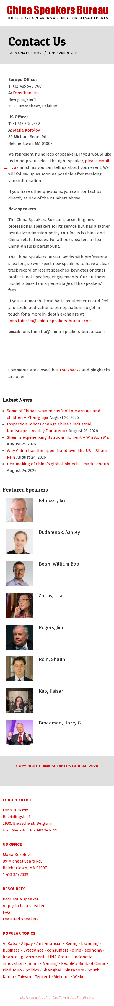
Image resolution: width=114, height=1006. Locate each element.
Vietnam (62, 976)
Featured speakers (20, 918)
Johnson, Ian (53, 500)
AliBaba (10, 943)
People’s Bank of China (83, 963)
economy (93, 950)
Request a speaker (20, 899)
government (33, 956)
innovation (13, 963)
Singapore (74, 970)
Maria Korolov (26, 130)
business (11, 950)
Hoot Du (50, 997)
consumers (57, 950)
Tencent (42, 976)
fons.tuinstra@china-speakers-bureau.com (50, 320)
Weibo (79, 976)
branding (90, 943)
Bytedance (33, 950)
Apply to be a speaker (24, 905)
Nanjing (50, 963)
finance (10, 956)
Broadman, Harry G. (60, 723)
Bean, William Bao (59, 564)
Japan (33, 963)
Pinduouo (12, 970)
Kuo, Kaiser (51, 691)
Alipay (27, 943)
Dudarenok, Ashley (59, 532)
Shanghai (52, 970)
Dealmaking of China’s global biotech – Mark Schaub (58, 463)
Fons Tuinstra (26, 92)
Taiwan (24, 976)
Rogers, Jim (51, 628)
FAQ (6, 912)
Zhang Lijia (51, 596)
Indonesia (83, 956)
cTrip (76, 950)
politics (32, 970)
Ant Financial (49, 943)
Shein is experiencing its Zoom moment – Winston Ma (58, 437)
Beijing (71, 943)
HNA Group (59, 956)
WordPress (85, 997)
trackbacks (70, 369)
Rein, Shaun (52, 659)
